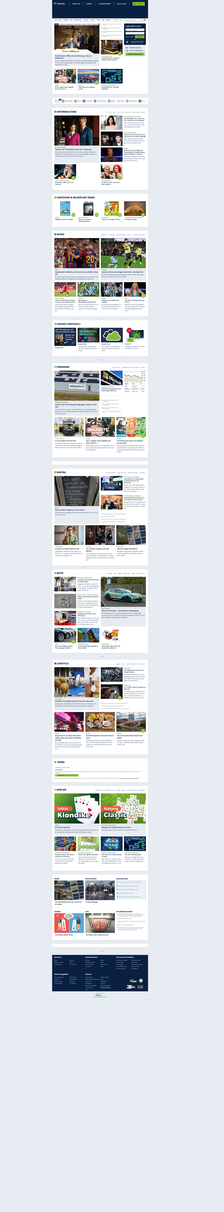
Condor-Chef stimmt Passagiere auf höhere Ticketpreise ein (111, 401)
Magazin (120, 573)
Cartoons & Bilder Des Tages (76, 197)
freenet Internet (58, 981)
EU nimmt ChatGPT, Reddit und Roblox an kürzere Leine (112, 412)
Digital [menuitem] (93, 20)
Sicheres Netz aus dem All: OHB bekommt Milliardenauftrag (110, 408)
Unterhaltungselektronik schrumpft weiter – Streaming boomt (111, 404)
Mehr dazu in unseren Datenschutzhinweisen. (129, 778)
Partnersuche (73, 964)
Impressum (88, 981)
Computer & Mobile (111, 472)
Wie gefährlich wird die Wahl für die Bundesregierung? (129, 886)
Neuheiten (109, 573)
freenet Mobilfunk (59, 977)
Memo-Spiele (136, 112)
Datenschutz (88, 983)
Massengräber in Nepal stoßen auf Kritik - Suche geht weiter (130, 896)
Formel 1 (129, 234)
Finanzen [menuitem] (65, 20)
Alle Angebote (139, 4)
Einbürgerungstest (90, 962)
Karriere (103, 983)
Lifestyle (63, 663)
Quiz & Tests (128, 112)
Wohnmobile (126, 573)
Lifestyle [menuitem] (86, 20)
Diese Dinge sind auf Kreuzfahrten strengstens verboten (113, 705)
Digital (61, 472)
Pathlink (118, 790)
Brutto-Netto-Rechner (137, 964)
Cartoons (143, 112)
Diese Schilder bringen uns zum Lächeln (126, 893)
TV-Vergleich (135, 968)
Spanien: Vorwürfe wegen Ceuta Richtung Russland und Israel (112, 32)
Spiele (102, 960)
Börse (55, 960)
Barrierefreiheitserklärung (92, 979)
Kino (114, 112)
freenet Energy (58, 983)
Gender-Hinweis (105, 977)
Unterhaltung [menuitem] (77, 20)
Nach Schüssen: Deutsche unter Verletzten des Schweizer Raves (130, 882)
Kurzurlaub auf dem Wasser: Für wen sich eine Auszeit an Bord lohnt (115, 703)
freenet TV (57, 979)
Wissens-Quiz (104, 964)
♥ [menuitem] (112, 20)
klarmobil (72, 981)
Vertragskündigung (105, 985)
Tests (115, 573)
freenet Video (73, 977)
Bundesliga (103, 234)
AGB (86, 989)
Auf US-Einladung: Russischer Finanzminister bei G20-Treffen (112, 24)
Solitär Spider (142, 790)
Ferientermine (58, 964)
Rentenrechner (135, 966)
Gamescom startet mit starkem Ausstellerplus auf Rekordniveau (114, 519)
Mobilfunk (76, 4)
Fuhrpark (133, 573)
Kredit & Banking (126, 367)
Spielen (61, 789)
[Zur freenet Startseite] (59, 3)
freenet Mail (119, 964)
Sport (60, 234)
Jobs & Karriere (116, 367)
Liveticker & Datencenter (139, 234)
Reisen (123, 663)
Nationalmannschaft (121, 234)
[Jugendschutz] (100, 995)
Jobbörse (72, 960)
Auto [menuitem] (71, 20)
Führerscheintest (141, 573)
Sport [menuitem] (60, 20)
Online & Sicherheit (121, 472)
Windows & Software (133, 472)
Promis (110, 112)
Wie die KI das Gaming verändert (109, 516)
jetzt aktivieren (61, 775)
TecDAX (127, 391)
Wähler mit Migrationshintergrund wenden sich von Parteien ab (112, 36)
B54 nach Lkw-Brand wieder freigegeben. (126, 925)
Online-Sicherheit (136, 960)
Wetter (71, 962)
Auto (60, 573)
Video (118, 112)
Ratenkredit (135, 962)
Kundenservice (89, 977)
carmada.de (73, 983)
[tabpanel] (76, 42)
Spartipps (143, 367)
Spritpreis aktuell (58, 962)
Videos (102, 962)
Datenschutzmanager (91, 985)
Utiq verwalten (89, 987)
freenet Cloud (119, 962)
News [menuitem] (56, 20)
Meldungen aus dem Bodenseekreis (125, 918)
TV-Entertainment (105, 4)
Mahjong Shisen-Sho (110, 790)
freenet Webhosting (121, 966)
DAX (126, 386)
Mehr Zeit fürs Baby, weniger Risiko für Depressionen (128, 889)
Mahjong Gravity (99, 790)
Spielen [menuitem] (98, 20)
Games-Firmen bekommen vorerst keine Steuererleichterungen (114, 514)
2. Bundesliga (111, 234)
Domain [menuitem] (108, 20)
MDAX (127, 389)
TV (106, 112)
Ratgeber (118, 663)
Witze (122, 112)
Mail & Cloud (121, 4)
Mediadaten (104, 981)
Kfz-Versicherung (120, 968)
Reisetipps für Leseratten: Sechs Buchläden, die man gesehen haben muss (116, 708)
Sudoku (123, 790)
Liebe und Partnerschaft (132, 663)
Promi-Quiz (88, 966)
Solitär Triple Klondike (132, 790)
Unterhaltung (66, 111)
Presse (102, 979)
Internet (89, 4)
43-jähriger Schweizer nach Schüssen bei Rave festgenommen (111, 28)
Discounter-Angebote (121, 960)
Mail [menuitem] (103, 20)
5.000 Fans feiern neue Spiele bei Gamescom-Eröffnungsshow (114, 521)
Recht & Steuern (135, 367)
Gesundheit (142, 663)
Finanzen (63, 366)
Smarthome (142, 472)
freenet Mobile (73, 979)
